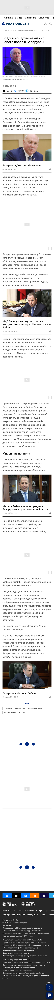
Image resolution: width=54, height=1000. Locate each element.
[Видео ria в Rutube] (44, 895)
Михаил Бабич (10, 712)
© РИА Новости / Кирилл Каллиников (16, 77)
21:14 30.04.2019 (9, 31)
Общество (17, 910)
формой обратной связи (26, 968)
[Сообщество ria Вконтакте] (25, 895)
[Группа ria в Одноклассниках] (34, 895)
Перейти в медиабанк (37, 77)
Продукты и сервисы (36, 915)
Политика (8, 708)
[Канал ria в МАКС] (7, 895)
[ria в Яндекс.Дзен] (16, 895)
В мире (39, 910)
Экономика (29, 910)
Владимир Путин (35, 708)
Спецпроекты (9, 915)
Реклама (21, 915)
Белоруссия (20, 708)
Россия (22, 712)
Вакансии (7, 925)
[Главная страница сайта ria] (15, 23)
